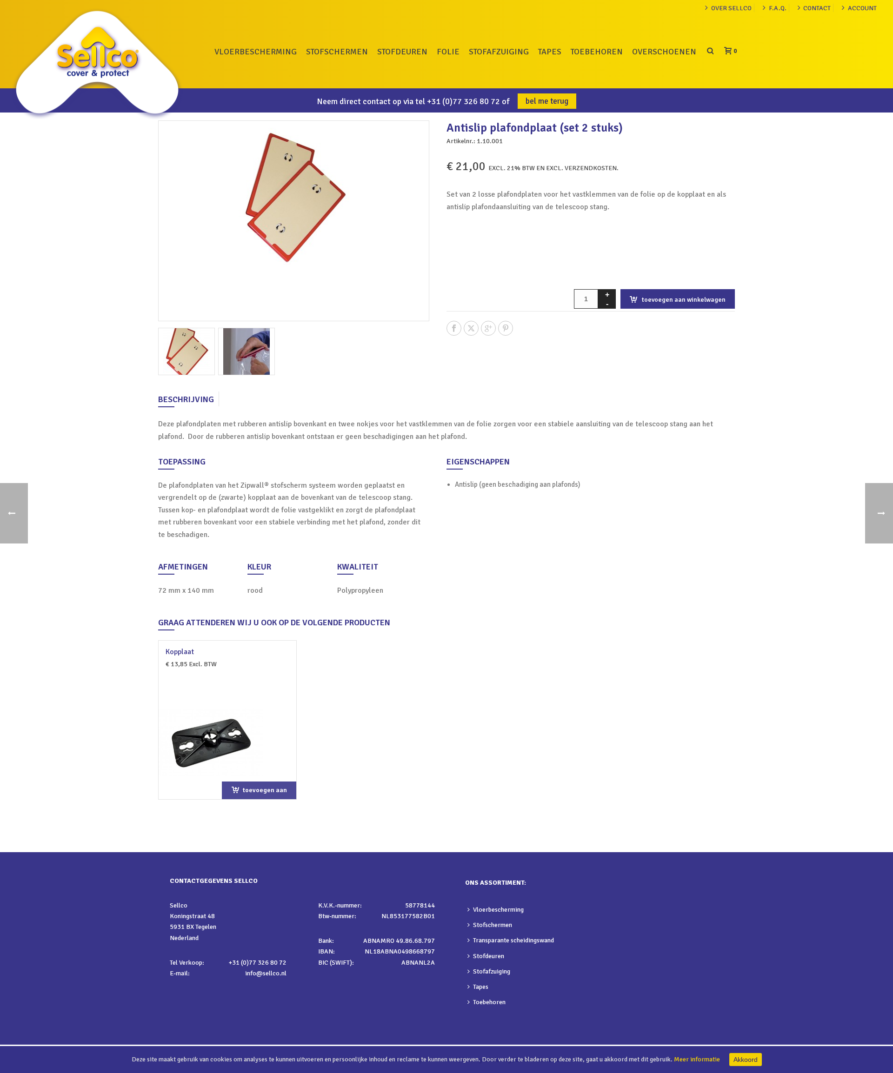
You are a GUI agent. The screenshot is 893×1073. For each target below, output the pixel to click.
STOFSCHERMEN (337, 51)
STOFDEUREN (402, 51)
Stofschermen (492, 925)
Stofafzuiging (491, 971)
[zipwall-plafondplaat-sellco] (246, 351)
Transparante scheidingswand (513, 940)
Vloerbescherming (498, 910)
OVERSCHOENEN (664, 51)
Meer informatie (697, 1059)
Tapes (480, 987)
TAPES (549, 51)
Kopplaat (180, 651)
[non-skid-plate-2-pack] (186, 351)
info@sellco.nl (266, 973)
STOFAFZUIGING (499, 51)
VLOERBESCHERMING (255, 51)
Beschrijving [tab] (186, 399)
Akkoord (745, 1059)
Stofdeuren (488, 956)
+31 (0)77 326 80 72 (463, 101)
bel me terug (547, 101)
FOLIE (448, 51)
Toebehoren (489, 1002)
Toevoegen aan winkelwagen (684, 300)
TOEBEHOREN (597, 51)
